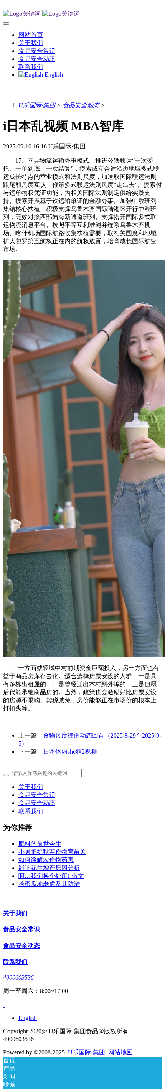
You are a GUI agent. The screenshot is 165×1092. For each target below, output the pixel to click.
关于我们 (30, 787)
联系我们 (30, 811)
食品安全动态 (81, 105)
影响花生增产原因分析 (49, 868)
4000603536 (18, 977)
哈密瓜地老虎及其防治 (49, 884)
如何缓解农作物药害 (46, 859)
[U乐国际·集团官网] (82, 14)
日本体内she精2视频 (70, 751)
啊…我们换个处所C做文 (51, 876)
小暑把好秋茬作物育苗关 (52, 851)
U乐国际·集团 (36, 105)
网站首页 (30, 34)
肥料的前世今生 (39, 843)
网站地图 (120, 1052)
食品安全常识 (36, 795)
